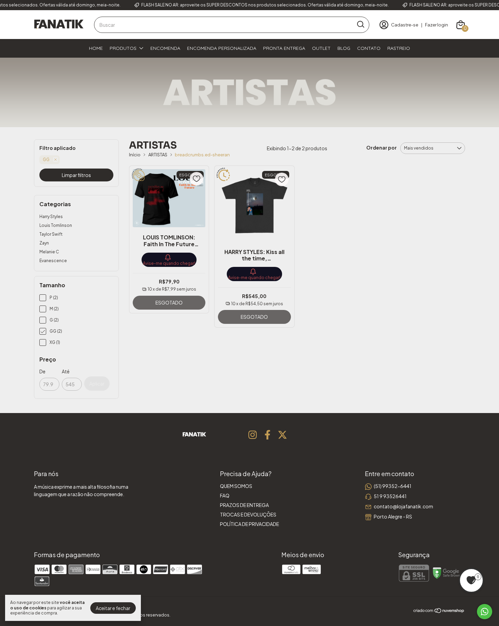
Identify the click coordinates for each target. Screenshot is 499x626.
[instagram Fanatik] (252, 434)
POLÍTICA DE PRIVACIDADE (249, 524)
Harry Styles (51, 216)
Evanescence (53, 260)
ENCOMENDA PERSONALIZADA (221, 48)
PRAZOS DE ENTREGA (244, 505)
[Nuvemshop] (439, 611)
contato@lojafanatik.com (403, 506)
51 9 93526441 (390, 496)
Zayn (44, 243)
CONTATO (369, 48)
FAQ (224, 495)
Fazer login (436, 24)
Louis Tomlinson (55, 225)
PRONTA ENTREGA (284, 48)
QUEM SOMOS (236, 486)
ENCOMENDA (165, 48)
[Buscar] (360, 24)
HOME (96, 48)
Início (135, 154)
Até (66, 371)
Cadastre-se (404, 24)
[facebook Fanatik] (267, 434)
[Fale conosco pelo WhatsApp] (484, 611)
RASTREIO (398, 48)
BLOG (343, 48)
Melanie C (49, 251)
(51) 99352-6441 (392, 486)
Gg (46, 159)
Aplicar (97, 383)
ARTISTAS (157, 154)
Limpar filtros (76, 175)
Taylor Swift (50, 234)
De (42, 371)
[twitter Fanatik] (282, 434)
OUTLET (321, 48)
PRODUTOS (123, 48)
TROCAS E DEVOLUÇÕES (248, 514)
